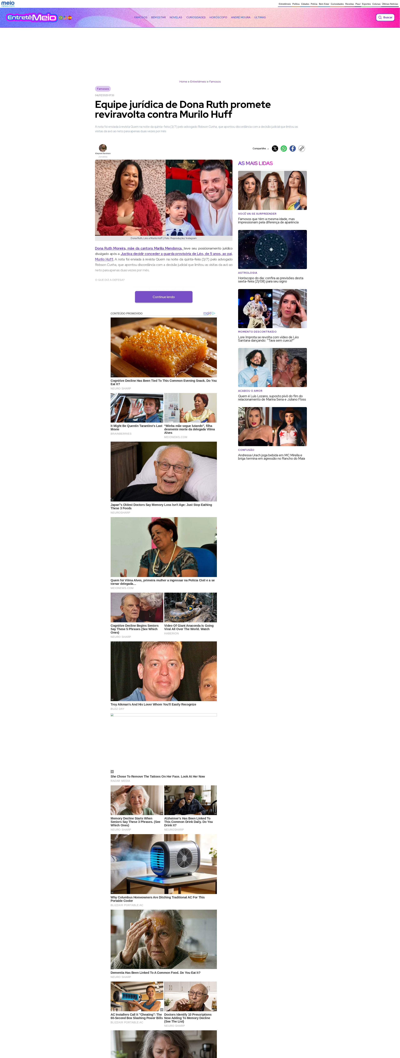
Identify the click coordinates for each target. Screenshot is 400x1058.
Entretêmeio (285, 4)
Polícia (314, 4)
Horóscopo (218, 17)
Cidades (305, 4)
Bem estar (158, 17)
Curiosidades (337, 4)
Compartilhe (261, 148)
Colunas (376, 4)
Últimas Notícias (390, 4)
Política (296, 4)
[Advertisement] (200, 51)
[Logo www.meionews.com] (8, 4)
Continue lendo (164, 297)
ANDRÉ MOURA (240, 17)
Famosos (140, 17)
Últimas (260, 17)
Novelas (176, 17)
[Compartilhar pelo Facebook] (293, 148)
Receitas (349, 4)
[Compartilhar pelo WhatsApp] (284, 148)
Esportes (366, 4)
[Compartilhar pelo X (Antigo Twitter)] (275, 148)
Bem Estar (324, 4)
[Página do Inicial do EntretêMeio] (31, 17)
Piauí (357, 4)
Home (183, 81)
